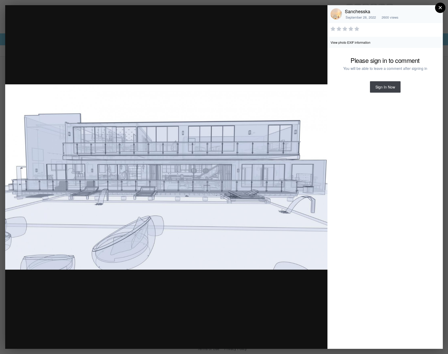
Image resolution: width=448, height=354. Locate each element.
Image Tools (275, 339)
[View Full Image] (318, 14)
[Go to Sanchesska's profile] (336, 14)
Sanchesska (357, 11)
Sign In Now (385, 87)
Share (310, 339)
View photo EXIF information (350, 42)
